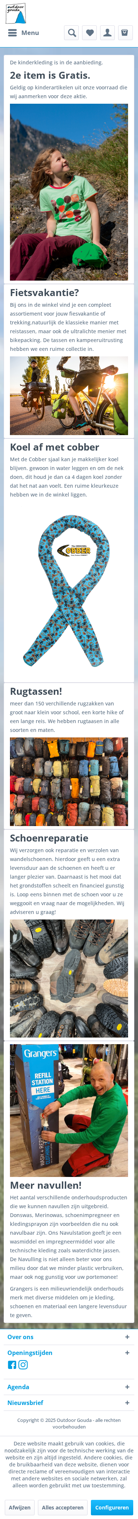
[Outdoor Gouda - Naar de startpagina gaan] (15, 13)
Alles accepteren (63, 1507)
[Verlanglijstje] (89, 32)
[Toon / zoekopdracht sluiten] (71, 32)
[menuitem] (23, 32)
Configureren (112, 1507)
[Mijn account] (107, 32)
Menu (30, 32)
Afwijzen (20, 1507)
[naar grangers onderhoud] (69, 1110)
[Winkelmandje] (125, 32)
